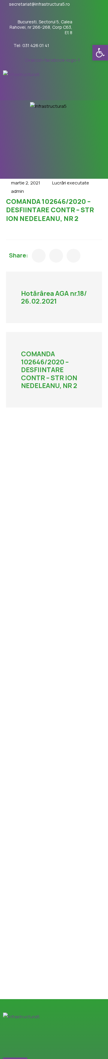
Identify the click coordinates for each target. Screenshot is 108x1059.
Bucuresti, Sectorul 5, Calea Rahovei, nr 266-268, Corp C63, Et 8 (41, 27)
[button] (100, 52)
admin (17, 191)
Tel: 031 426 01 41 (31, 46)
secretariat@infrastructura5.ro (39, 4)
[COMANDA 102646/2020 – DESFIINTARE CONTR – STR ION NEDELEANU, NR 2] (39, 256)
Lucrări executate (70, 183)
